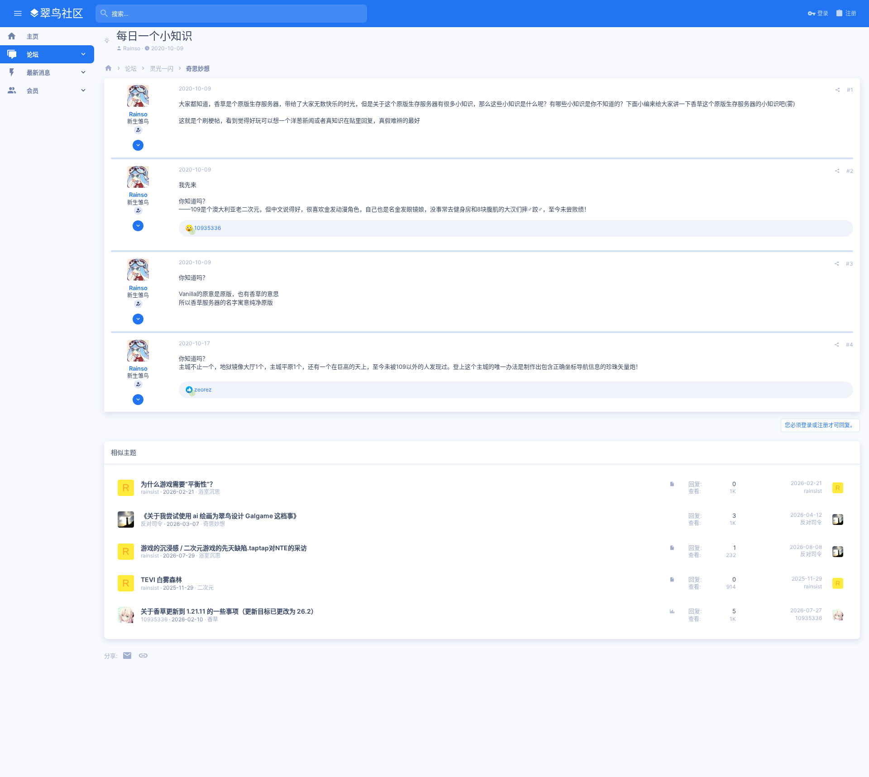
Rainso (131, 48)
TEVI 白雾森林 (161, 579)
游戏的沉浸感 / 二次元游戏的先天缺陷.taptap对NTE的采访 (224, 548)
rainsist (150, 491)
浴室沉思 (209, 491)
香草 (212, 619)
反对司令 (151, 523)
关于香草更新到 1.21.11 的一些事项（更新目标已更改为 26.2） (229, 611)
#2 (849, 170)
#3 (849, 263)
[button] (18, 14)
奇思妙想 (214, 523)
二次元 (205, 587)
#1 (850, 89)
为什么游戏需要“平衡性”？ (178, 484)
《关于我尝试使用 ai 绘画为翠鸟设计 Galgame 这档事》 (220, 516)
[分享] (838, 90)
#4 (849, 344)
